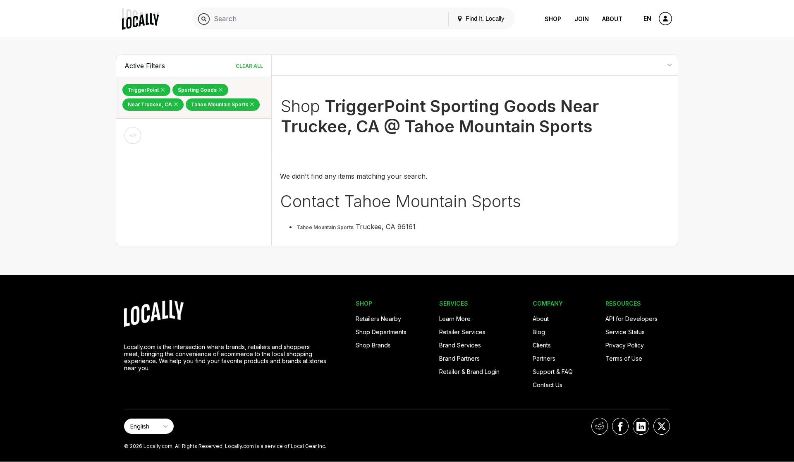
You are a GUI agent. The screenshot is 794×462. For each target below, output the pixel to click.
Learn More (455, 318)
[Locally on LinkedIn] (641, 426)
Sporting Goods (198, 90)
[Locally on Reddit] (599, 426)
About (612, 18)
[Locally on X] (661, 426)
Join (581, 18)
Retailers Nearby (378, 318)
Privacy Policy (624, 345)
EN (647, 18)
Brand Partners (459, 358)
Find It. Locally (484, 18)
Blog (539, 331)
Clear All (249, 66)
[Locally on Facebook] (620, 426)
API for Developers (631, 318)
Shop (553, 18)
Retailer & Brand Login (469, 371)
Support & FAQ (553, 371)
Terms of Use (623, 358)
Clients (542, 345)
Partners (544, 358)
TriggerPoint (144, 90)
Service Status (625, 331)
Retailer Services (462, 331)
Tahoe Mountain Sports (220, 104)
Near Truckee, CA (150, 104)
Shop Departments (381, 331)
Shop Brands (373, 345)
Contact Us (547, 384)
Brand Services (460, 345)
